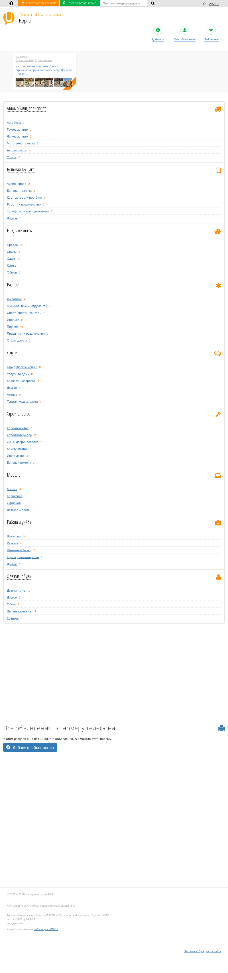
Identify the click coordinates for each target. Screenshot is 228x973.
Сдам (11, 258)
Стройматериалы (19, 434)
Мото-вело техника (21, 143)
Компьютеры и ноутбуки (24, 197)
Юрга (40, 17)
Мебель (13, 474)
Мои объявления (184, 39)
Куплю (11, 265)
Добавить (158, 39)
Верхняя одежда (19, 611)
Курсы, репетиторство (23, 557)
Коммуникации (17, 448)
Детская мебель (18, 509)
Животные (14, 298)
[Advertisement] (114, 783)
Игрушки (13, 319)
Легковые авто (17, 136)
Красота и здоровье (21, 380)
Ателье (12, 394)
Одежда (12, 618)
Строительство (24, 60)
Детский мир (16, 590)
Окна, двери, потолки (22, 441)
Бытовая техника (21, 169)
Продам (12, 244)
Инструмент (15, 455)
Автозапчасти (16, 150)
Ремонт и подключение (24, 204)
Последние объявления (41, 3)
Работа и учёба (19, 521)
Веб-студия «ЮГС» (46, 929)
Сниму (11, 251)
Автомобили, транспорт (26, 108)
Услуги (11, 157)
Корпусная (14, 496)
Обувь (11, 604)
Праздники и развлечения (26, 333)
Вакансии (14, 536)
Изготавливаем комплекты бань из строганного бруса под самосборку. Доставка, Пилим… (44, 70)
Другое (12, 218)
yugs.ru (214, 3)
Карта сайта (213, 951)
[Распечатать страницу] (221, 728)
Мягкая (12, 489)
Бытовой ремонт (19, 462)
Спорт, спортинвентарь (24, 312)
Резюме (12, 543)
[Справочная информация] (11, 4)
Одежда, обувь (19, 576)
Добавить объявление (33, 747)
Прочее (12, 326)
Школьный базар (19, 550)
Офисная (14, 502)
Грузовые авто (17, 129)
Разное (13, 284)
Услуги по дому (18, 373)
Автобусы (14, 122)
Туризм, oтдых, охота (22, 401)
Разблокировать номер (81, 3)
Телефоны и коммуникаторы (28, 211)
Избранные (211, 39)
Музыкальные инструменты (27, 305)
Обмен (12, 272)
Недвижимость (19, 230)
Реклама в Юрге (194, 951)
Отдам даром (17, 340)
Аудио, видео (16, 183)
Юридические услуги (22, 366)
